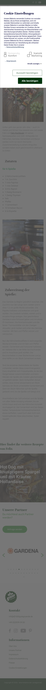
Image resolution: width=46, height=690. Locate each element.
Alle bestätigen (30, 80)
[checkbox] (5, 53)
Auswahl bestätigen (27, 72)
